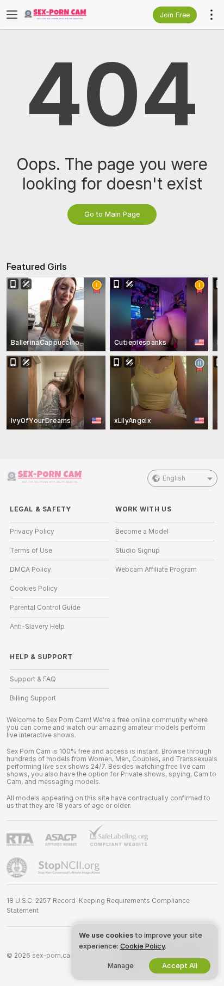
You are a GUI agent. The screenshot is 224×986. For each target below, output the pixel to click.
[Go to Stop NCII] (70, 867)
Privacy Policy (32, 531)
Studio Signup (137, 550)
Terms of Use (31, 550)
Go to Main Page (112, 214)
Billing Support (33, 698)
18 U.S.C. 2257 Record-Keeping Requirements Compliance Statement (98, 905)
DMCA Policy (30, 569)
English (174, 478)
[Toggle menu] (12, 14)
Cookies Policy (34, 588)
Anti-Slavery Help (37, 626)
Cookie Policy (142, 946)
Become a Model (142, 531)
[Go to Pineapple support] (18, 867)
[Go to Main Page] (68, 14)
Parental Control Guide (45, 607)
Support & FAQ (33, 679)
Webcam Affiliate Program (156, 569)
